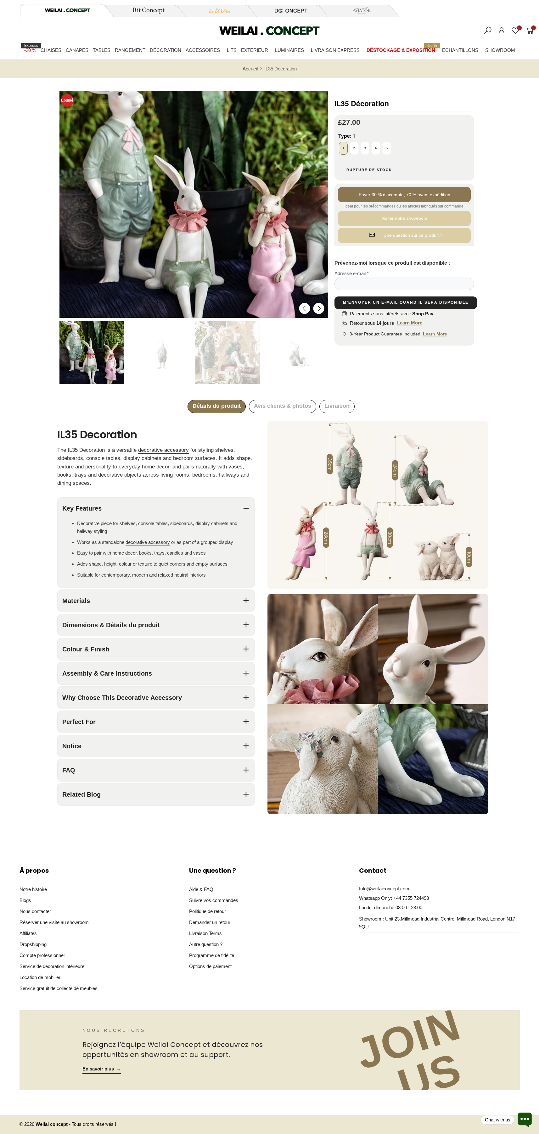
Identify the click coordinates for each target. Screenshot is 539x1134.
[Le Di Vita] (216, 11)
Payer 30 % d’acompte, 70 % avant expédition (404, 194)
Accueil (250, 68)
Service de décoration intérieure (52, 966)
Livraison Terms (205, 933)
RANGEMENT (130, 50)
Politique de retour (207, 911)
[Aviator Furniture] (358, 11)
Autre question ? (205, 944)
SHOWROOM (500, 50)
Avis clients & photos (282, 406)
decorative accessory (163, 450)
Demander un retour (209, 922)
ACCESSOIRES (203, 50)
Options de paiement (210, 966)
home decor (155, 467)
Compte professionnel (42, 955)
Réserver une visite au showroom (54, 922)
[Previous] (304, 308)
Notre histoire (33, 889)
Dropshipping (33, 944)
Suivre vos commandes (213, 900)
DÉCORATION (165, 50)
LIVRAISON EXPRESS (335, 50)
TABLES (101, 50)
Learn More (409, 322)
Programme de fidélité (211, 955)
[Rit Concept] (145, 11)
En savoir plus (101, 1068)
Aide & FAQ (201, 889)
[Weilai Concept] (67, 10)
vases (235, 467)
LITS (232, 50)
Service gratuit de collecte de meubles (59, 988)
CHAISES (51, 50)
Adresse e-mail (351, 273)
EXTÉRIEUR (254, 50)
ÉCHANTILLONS (460, 50)
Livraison (337, 406)
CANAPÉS (77, 50)
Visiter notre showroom (404, 218)
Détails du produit (217, 406)
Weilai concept (52, 1124)
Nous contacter (35, 911)
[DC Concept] (287, 11)
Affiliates (28, 933)
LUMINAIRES (289, 50)
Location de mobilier (40, 977)
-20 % (31, 48)
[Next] (318, 308)
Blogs (25, 900)
